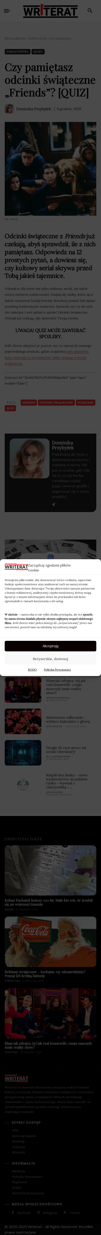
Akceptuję (51, 646)
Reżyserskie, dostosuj (50, 659)
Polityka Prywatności (57, 669)
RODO (32, 669)
